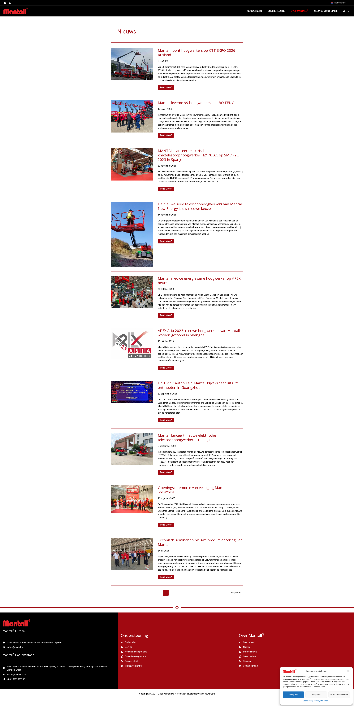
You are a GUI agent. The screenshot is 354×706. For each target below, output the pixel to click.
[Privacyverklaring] (131, 666)
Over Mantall (299, 10)
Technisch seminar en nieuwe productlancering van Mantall (200, 542)
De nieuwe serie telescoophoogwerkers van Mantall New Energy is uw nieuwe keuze (200, 206)
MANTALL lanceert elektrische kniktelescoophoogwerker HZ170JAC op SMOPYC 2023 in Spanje (198, 155)
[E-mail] (10, 3)
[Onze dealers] (247, 656)
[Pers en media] (248, 651)
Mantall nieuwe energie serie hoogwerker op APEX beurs (199, 280)
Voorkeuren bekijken (339, 694)
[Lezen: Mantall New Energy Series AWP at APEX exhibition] (132, 292)
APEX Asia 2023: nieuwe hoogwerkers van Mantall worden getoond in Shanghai (199, 333)
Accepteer (293, 694)
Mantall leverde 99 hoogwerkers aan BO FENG (196, 102)
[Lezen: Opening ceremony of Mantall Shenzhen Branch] (132, 499)
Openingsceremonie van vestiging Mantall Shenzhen (192, 490)
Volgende (237, 592)
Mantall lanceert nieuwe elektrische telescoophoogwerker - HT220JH (187, 437)
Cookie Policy (308, 701)
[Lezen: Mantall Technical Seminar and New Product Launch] (132, 553)
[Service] (126, 647)
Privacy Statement (321, 701)
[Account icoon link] (349, 11)
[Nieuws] (244, 647)
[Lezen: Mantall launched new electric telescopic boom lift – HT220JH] (132, 449)
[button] (348, 671)
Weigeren (316, 694)
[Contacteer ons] (248, 666)
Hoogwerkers (254, 11)
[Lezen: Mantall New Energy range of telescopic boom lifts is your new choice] (132, 234)
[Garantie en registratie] (133, 656)
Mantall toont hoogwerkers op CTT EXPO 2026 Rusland (196, 52)
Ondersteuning (276, 11)
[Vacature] (245, 661)
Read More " (166, 88)
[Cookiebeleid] (129, 661)
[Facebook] (5, 3)
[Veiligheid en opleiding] (134, 651)
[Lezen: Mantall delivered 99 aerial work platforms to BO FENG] (132, 116)
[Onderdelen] (128, 642)
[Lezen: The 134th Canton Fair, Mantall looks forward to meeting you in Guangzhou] (132, 391)
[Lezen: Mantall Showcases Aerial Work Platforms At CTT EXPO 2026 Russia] (132, 64)
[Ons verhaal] (246, 642)
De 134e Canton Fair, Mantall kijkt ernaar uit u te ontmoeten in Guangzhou (198, 385)
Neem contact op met (326, 11)
